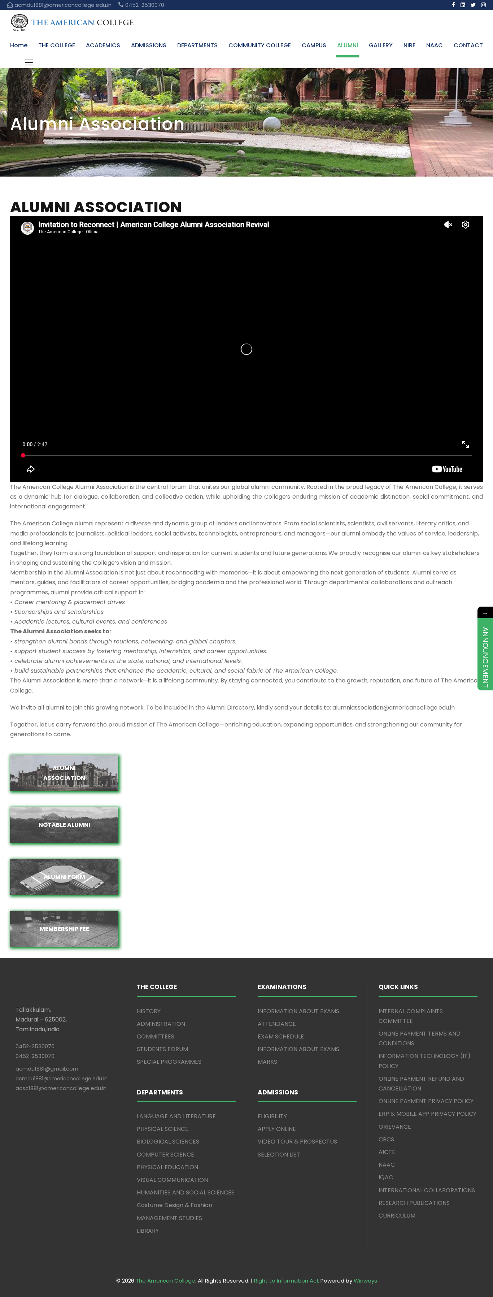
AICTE (387, 1152)
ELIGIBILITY (272, 1116)
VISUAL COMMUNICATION (172, 1180)
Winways (365, 1280)
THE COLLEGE (56, 45)
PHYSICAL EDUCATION (167, 1167)
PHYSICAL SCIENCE (162, 1129)
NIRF (409, 45)
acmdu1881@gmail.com (47, 1068)
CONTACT (468, 45)
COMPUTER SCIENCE (165, 1154)
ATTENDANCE (277, 1024)
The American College (165, 1280)
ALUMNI (347, 45)
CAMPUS (314, 45)
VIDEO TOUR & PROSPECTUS (297, 1141)
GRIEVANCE (395, 1127)
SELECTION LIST (279, 1154)
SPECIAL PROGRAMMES (169, 1062)
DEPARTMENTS (197, 45)
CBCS (386, 1139)
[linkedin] (463, 5)
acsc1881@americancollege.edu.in (61, 1088)
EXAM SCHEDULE (281, 1036)
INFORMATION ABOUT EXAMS (298, 1011)
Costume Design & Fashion (174, 1205)
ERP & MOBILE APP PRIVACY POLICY (427, 1114)
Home (18, 45)
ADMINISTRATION (161, 1024)
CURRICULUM (397, 1215)
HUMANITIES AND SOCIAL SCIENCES (186, 1192)
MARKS (267, 1062)
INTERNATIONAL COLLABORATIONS (427, 1190)
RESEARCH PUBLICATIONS (414, 1203)
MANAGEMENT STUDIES (169, 1218)
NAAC (434, 45)
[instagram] (483, 5)
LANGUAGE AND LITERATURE (176, 1116)
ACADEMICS (103, 45)
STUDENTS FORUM (162, 1049)
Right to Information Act (286, 1280)
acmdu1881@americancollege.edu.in (62, 1078)
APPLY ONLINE (277, 1129)
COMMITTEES (155, 1036)
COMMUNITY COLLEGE (259, 45)
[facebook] (453, 5)
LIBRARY (148, 1231)
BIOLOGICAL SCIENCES (168, 1141)
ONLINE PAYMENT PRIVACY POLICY (426, 1101)
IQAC (386, 1177)
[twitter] (473, 5)
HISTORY (149, 1011)
